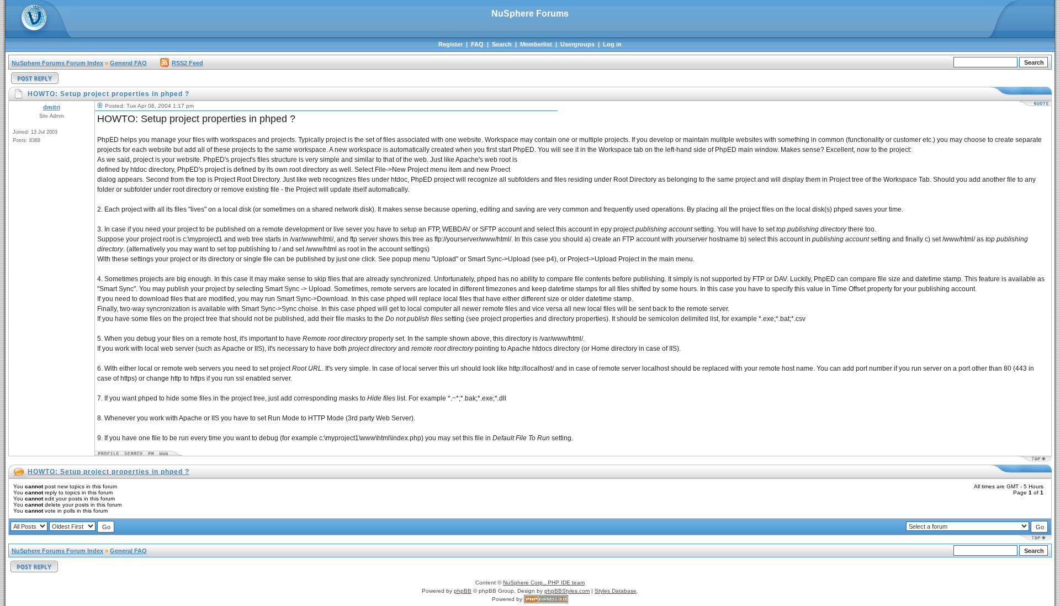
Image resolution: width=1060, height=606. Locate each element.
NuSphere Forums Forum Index (57, 63)
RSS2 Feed (187, 63)
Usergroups (577, 44)
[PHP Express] (546, 599)
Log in (612, 44)
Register (450, 44)
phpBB (462, 591)
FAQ (477, 44)
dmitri (51, 107)
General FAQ (128, 63)
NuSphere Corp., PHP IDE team (544, 582)
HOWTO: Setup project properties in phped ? (108, 472)
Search (502, 44)
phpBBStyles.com (567, 591)
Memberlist (536, 44)
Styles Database (616, 591)
